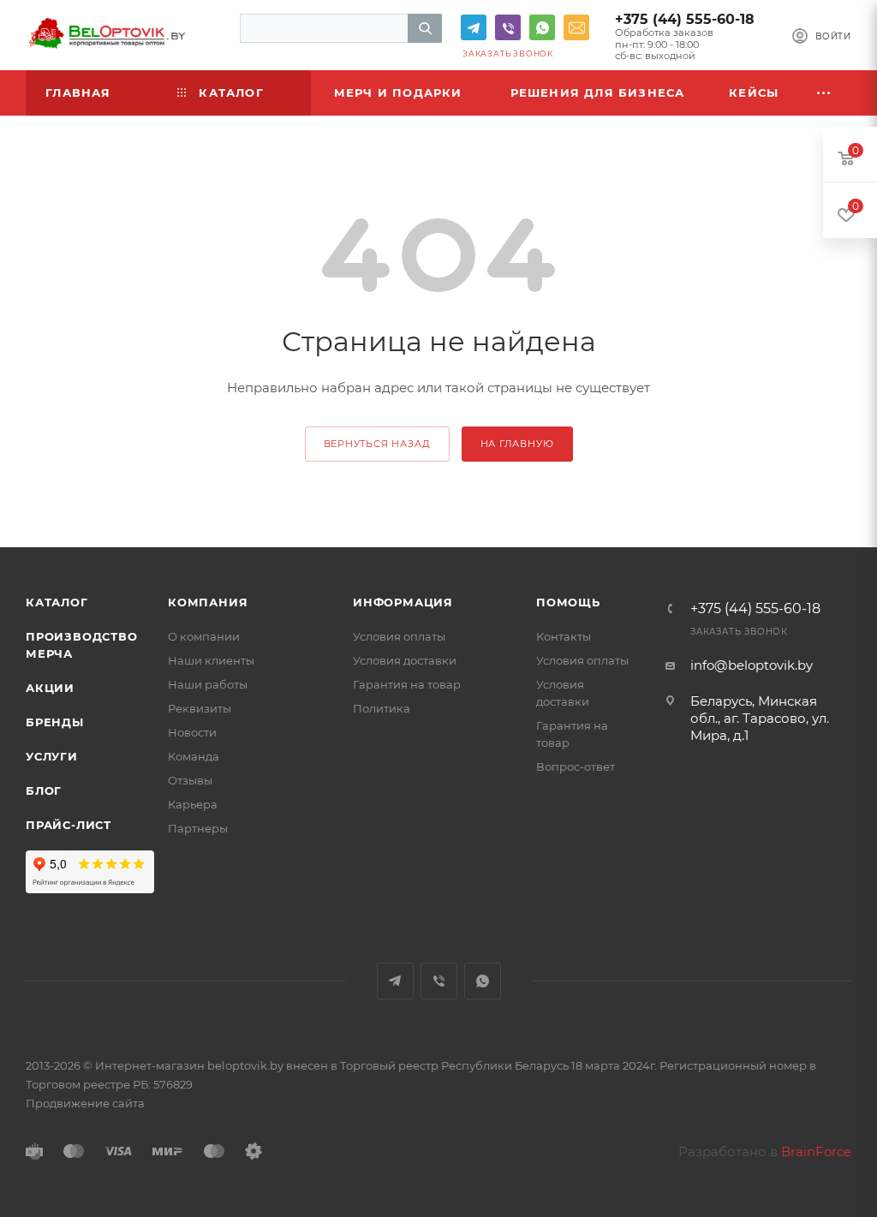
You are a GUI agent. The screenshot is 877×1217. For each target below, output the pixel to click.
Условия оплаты (399, 636)
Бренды (55, 722)
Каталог (57, 602)
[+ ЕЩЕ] (824, 93)
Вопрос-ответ (575, 766)
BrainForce (816, 1151)
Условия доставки (404, 660)
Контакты (563, 636)
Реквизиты (199, 708)
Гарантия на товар (407, 684)
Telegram (473, 27)
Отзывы (190, 780)
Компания (208, 602)
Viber (508, 27)
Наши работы (208, 684)
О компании (204, 636)
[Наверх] (794, 481)
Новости (192, 732)
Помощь (568, 602)
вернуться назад (377, 444)
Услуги (52, 756)
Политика (381, 708)
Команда (193, 756)
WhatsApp (542, 27)
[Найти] (425, 28)
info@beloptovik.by (576, 27)
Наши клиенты (211, 660)
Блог (44, 790)
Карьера (193, 804)
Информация (403, 602)
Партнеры (198, 828)
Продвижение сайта (85, 1103)
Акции (50, 688)
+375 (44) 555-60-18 (685, 19)
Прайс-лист (68, 825)
